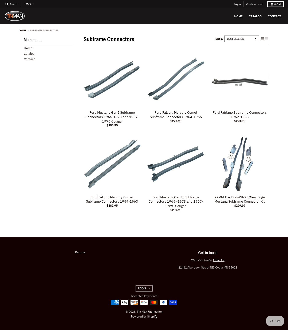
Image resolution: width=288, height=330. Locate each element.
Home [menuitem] (238, 16)
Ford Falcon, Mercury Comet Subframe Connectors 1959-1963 (112, 199)
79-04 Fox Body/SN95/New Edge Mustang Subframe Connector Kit (239, 199)
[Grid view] (262, 39)
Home (23, 30)
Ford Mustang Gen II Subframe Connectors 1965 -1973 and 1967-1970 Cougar (176, 201)
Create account (254, 4)
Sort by (219, 38)
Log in (237, 4)
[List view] (266, 39)
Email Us (219, 260)
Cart (277, 4)
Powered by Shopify (144, 316)
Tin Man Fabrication (150, 312)
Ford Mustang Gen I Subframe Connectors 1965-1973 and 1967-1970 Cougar (112, 116)
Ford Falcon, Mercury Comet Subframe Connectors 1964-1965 (176, 114)
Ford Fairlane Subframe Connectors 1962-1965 (240, 114)
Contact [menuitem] (274, 16)
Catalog (29, 54)
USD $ (27, 4)
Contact (29, 59)
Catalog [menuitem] (255, 16)
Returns (80, 252)
